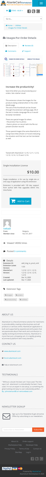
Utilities (18, 25)
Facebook (29, 11)
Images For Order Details (17, 28)
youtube (38, 11)
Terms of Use (24, 448)
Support (27, 51)
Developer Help (32, 445)
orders (20, 295)
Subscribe (38, 429)
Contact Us (37, 448)
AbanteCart (36, 471)
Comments (11, 51)
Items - (15, 10)
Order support (27, 441)
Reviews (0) (28, 45)
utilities (24, 299)
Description (12, 45)
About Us (14, 441)
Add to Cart (23, 201)
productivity (11, 299)
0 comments (20, 251)
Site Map (18, 452)
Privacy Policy (10, 448)
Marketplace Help (15, 445)
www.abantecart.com (12, 351)
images (9, 295)
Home (9, 25)
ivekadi (7, 228)
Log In (28, 452)
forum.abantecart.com (12, 358)
